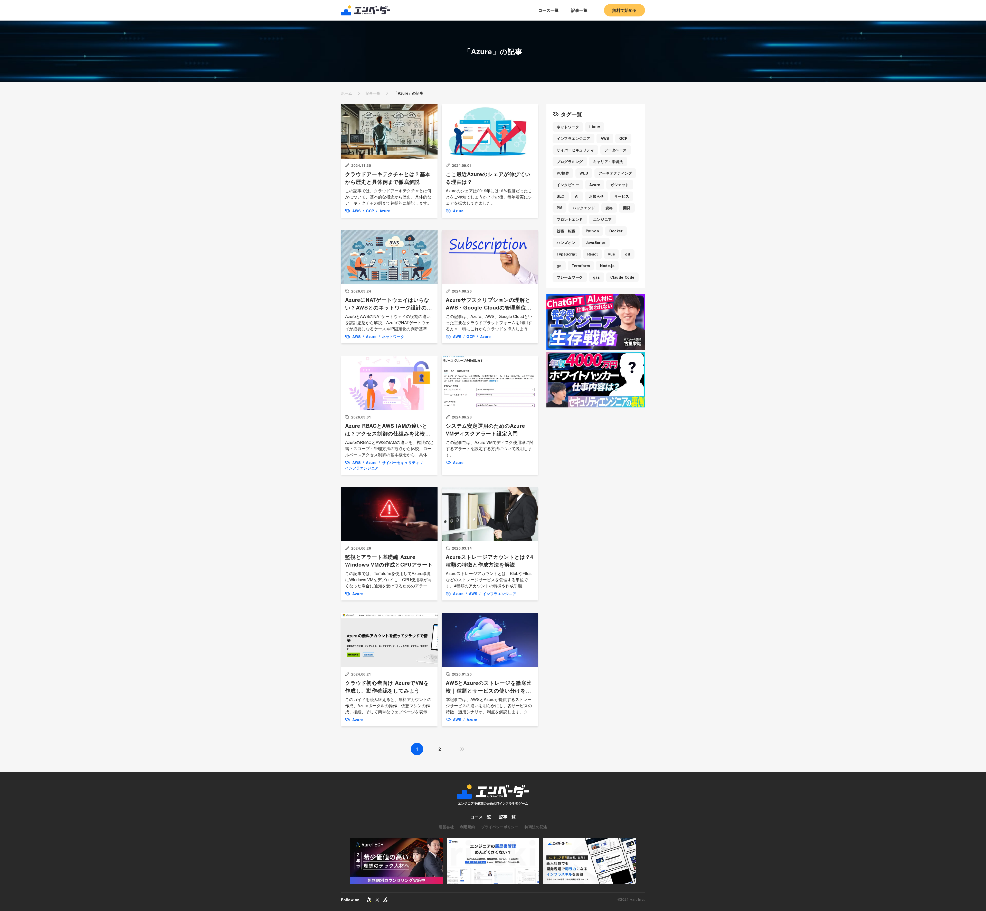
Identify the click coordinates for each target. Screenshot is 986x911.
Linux (594, 126)
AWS (605, 138)
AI (577, 196)
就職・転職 (566, 230)
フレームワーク (570, 277)
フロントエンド (570, 219)
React (592, 254)
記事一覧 (579, 10)
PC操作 (563, 173)
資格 (609, 207)
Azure (594, 184)
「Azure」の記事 (408, 93)
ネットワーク (568, 126)
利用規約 (467, 826)
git (627, 254)
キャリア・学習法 (608, 161)
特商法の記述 (536, 826)
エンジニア (602, 219)
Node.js (607, 265)
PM (559, 207)
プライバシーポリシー (500, 826)
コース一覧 (548, 10)
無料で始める (624, 10)
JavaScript (596, 242)
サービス (621, 196)
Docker (615, 230)
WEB (584, 173)
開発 (627, 207)
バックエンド (584, 207)
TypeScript (567, 254)
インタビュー (568, 184)
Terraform (581, 265)
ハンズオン (566, 242)
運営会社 (446, 826)
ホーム (346, 93)
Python (592, 230)
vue (611, 254)
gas (596, 277)
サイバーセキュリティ (575, 149)
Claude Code (622, 277)
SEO (561, 196)
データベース (615, 149)
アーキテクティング (615, 173)
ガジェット (619, 184)
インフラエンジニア (573, 138)
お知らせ (596, 196)
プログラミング (570, 161)
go (559, 265)
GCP (623, 138)
